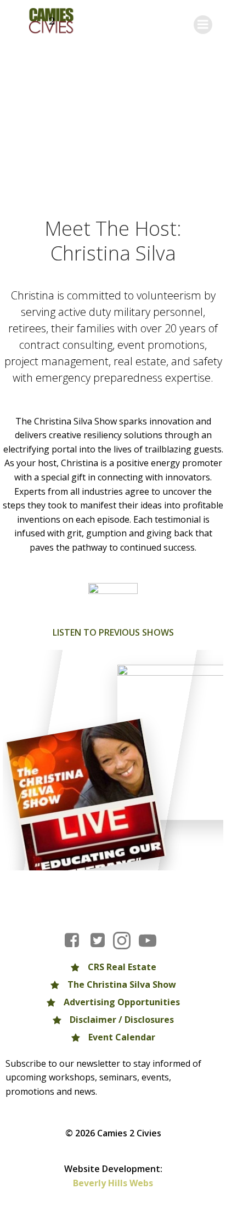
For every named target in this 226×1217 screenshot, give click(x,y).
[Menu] (203, 24)
